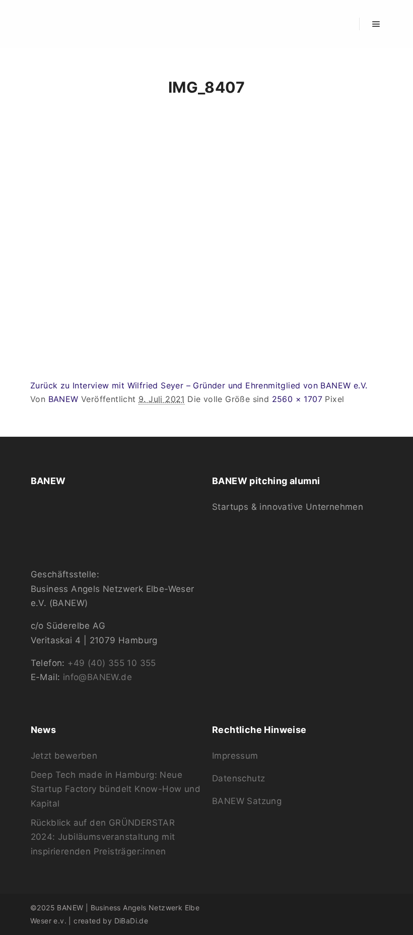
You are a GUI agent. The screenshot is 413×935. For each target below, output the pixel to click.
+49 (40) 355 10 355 (111, 663)
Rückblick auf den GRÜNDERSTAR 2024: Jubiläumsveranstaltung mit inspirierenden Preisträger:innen (103, 837)
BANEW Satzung (247, 801)
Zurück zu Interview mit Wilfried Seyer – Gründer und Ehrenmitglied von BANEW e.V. (198, 385)
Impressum (235, 756)
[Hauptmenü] (376, 24)
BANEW (63, 399)
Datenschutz (238, 778)
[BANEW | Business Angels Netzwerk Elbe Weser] (63, 24)
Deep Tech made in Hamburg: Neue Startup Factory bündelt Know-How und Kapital (115, 789)
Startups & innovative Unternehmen (287, 507)
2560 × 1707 (297, 399)
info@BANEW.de (97, 677)
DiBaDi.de (131, 920)
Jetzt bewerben (64, 756)
